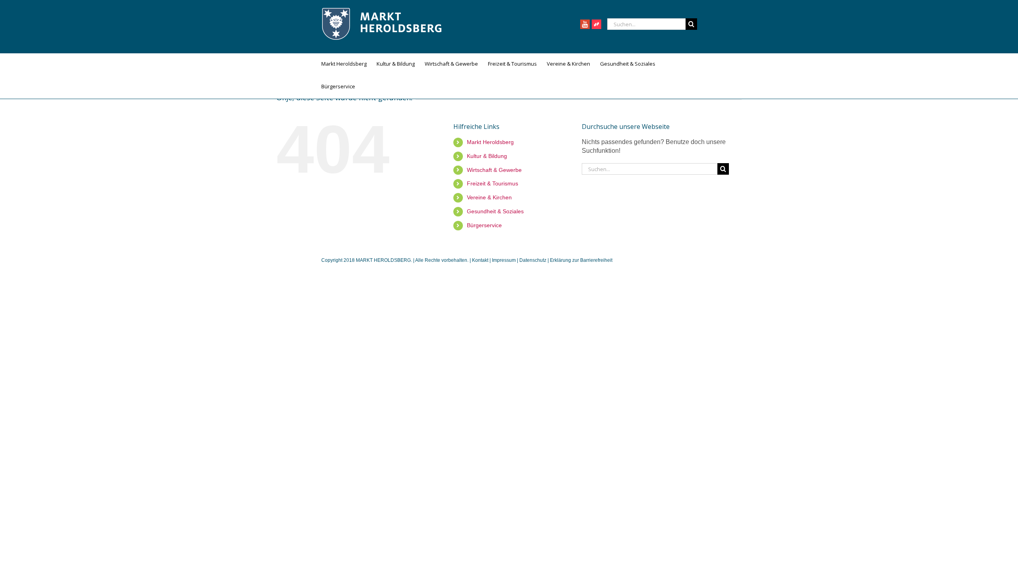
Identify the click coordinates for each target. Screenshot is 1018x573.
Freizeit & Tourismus (492, 183)
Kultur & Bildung (487, 156)
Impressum (504, 260)
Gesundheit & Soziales (495, 211)
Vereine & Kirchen (489, 197)
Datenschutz (532, 260)
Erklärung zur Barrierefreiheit (581, 260)
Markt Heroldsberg (490, 142)
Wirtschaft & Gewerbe (494, 170)
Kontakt (481, 260)
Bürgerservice (484, 225)
